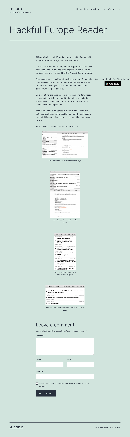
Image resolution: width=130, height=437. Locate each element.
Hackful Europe (80, 57)
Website (39, 371)
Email (69, 359)
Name (39, 359)
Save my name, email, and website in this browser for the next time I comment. (64, 384)
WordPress (115, 427)
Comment (40, 336)
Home (79, 9)
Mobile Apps (96, 9)
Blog (86, 9)
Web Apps (112, 9)
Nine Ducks (16, 9)
